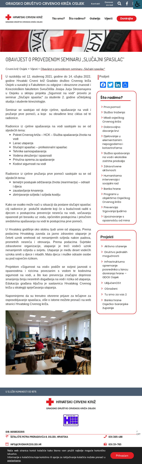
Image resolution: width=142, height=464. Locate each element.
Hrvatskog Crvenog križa (32, 304)
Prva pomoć (112, 107)
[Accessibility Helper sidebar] (137, 4)
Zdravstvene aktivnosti (111, 168)
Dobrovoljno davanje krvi (111, 129)
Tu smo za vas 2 (115, 294)
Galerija (95, 18)
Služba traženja (114, 112)
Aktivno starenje (115, 246)
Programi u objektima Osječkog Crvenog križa (116, 198)
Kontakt (95, 3)
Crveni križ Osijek (16, 69)
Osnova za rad (109, 3)
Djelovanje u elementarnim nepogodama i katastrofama (112, 142)
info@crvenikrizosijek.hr (25, 444)
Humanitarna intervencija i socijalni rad (112, 179)
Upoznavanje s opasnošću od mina (116, 218)
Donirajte (126, 18)
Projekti (106, 236)
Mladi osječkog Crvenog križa (113, 119)
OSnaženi (110, 289)
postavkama (14, 460)
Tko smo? (58, 18)
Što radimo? (77, 18)
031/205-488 (115, 436)
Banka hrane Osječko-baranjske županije (115, 304)
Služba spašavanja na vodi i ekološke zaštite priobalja (116, 157)
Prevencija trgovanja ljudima (114, 209)
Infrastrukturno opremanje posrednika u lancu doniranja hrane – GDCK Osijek (115, 269)
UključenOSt (112, 283)
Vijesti (108, 18)
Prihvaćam (122, 455)
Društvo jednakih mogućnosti (114, 254)
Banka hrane (112, 189)
